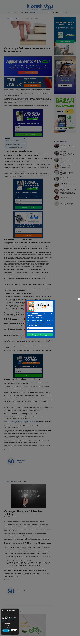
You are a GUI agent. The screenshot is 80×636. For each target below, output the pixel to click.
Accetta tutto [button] (6, 630)
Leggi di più (11, 618)
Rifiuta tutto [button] (14, 630)
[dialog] (10, 622)
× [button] (17, 609)
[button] (10, 633)
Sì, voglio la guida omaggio (40, 335)
